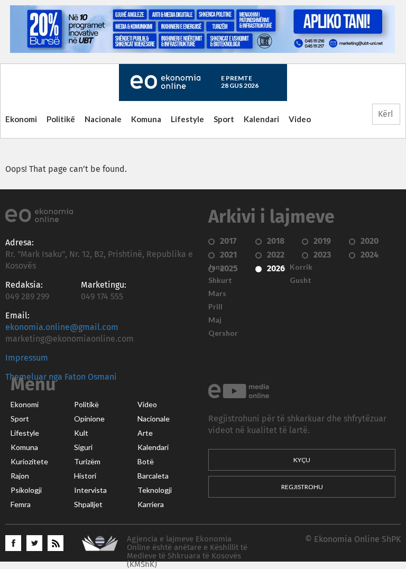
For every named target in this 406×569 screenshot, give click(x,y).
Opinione (89, 419)
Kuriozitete (29, 461)
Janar (217, 267)
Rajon (20, 476)
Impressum (26, 358)
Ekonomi (21, 119)
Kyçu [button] (301, 460)
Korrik (301, 267)
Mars (217, 293)
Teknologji (154, 490)
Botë (145, 461)
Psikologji (26, 490)
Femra (21, 504)
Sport (224, 119)
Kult (81, 433)
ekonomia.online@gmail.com (61, 327)
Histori (85, 476)
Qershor (223, 333)
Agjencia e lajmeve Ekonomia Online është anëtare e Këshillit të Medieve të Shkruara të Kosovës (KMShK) (187, 551)
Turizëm (87, 461)
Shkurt (220, 280)
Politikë (61, 119)
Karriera (150, 504)
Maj (215, 320)
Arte (145, 433)
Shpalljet (88, 504)
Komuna (146, 119)
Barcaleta (153, 476)
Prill (215, 306)
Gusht (300, 280)
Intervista (90, 490)
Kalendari (261, 119)
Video (300, 119)
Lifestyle (187, 119)
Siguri (83, 447)
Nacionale (103, 119)
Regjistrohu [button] (302, 487)
